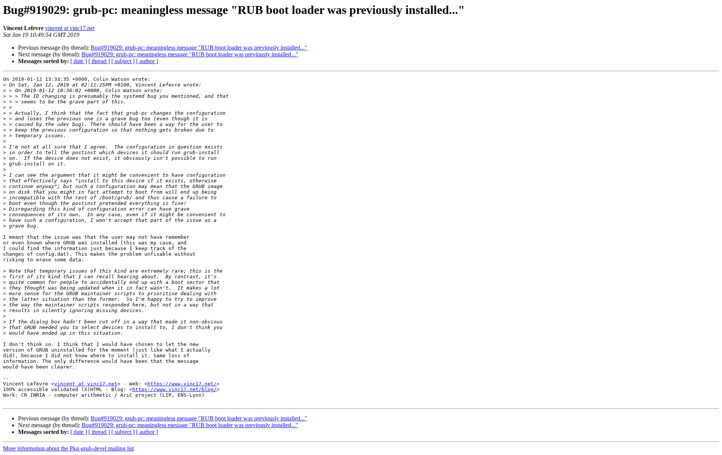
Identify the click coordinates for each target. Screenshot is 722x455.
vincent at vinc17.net (69, 28)
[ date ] (78, 61)
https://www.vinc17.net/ (182, 384)
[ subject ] (123, 61)
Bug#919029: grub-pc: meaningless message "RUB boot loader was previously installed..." (199, 47)
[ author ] (147, 61)
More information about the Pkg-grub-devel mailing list (68, 448)
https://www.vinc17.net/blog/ (174, 389)
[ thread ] (99, 61)
